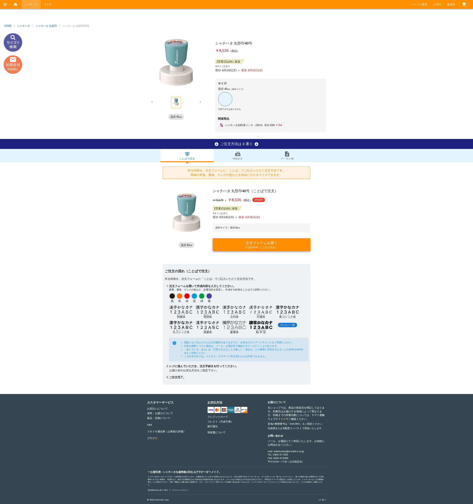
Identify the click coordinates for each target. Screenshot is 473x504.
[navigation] (5, 4)
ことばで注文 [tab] (187, 158)
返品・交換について (158, 418)
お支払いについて (157, 408)
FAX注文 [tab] (238, 158)
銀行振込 (212, 426)
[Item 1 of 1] (176, 63)
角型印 (162, 479)
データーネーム (253, 477)
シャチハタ (23, 25)
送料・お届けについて (160, 413)
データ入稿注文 (279, 479)
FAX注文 (268, 479)
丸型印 (169, 479)
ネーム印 (208, 477)
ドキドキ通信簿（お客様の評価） (166, 431)
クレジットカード (217, 416)
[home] (15, 4)
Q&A (149, 424)
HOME (8, 25)
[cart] (464, 4)
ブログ (151, 438)
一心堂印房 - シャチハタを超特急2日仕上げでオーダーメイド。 (184, 471)
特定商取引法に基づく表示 (158, 490)
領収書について (216, 432)
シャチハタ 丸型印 (46, 25)
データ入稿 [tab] (287, 158)
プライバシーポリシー (180, 490)
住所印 (216, 477)
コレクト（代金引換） (220, 421)
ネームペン (289, 477)
